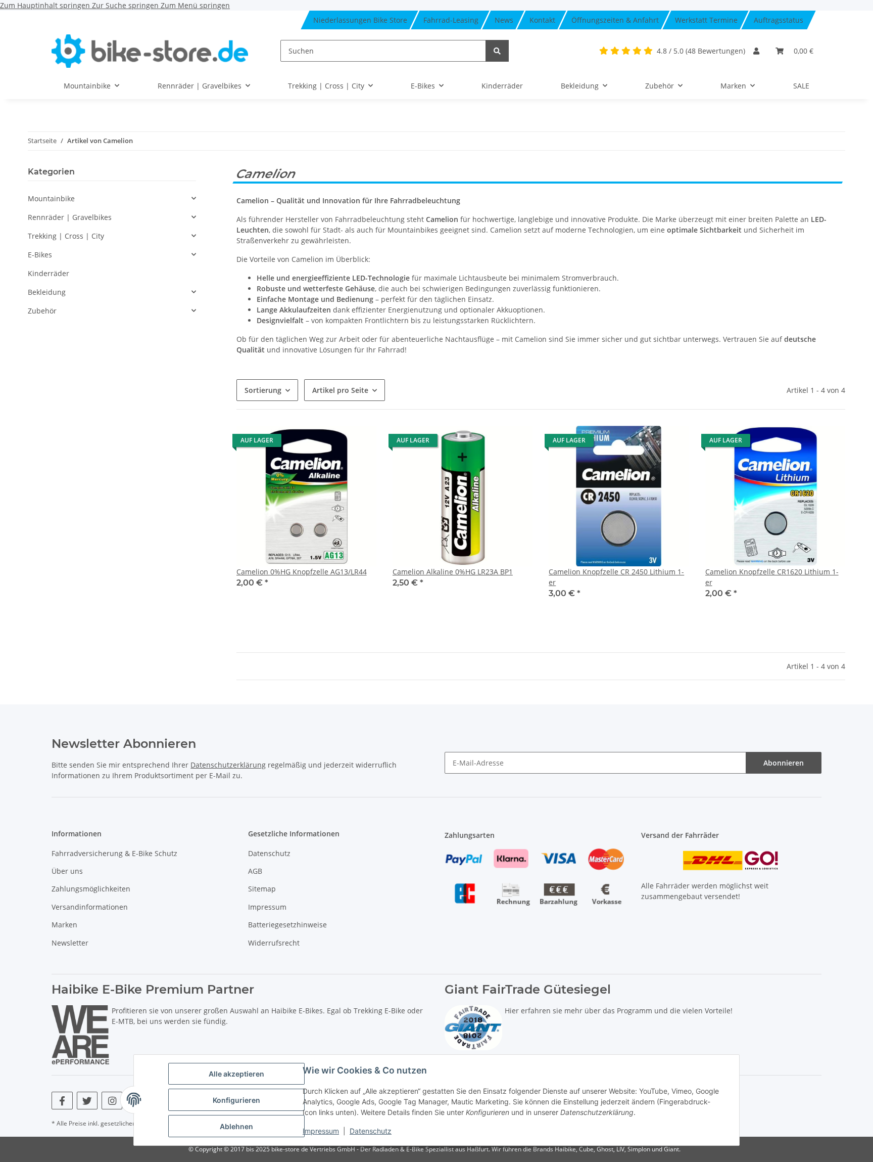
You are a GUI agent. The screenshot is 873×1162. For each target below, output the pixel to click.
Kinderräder (48, 273)
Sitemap (262, 888)
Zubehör (42, 311)
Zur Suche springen (126, 5)
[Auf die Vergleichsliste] (359, 443)
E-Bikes (40, 254)
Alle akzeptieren (236, 1073)
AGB (255, 871)
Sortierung (263, 390)
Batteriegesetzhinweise (287, 924)
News (504, 20)
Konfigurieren (236, 1100)
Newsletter (70, 943)
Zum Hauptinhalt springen (46, 5)
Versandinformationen (90, 907)
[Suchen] (497, 51)
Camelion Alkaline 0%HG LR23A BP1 (453, 571)
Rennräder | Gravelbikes (70, 217)
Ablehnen (236, 1126)
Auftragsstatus (778, 20)
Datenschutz (371, 1131)
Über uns (67, 871)
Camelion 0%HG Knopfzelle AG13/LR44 (301, 571)
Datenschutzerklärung (228, 765)
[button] (756, 50)
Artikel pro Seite (340, 390)
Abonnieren (783, 763)
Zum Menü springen (195, 5)
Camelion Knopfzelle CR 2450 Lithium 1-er (616, 577)
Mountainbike (51, 198)
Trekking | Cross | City (66, 236)
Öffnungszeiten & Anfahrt (615, 20)
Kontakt (542, 20)
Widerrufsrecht (274, 943)
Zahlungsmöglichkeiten (91, 888)
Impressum (321, 1131)
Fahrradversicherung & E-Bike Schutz (114, 853)
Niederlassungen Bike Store (360, 20)
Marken (64, 924)
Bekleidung (47, 292)
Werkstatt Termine (706, 20)
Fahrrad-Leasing (450, 20)
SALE (801, 86)
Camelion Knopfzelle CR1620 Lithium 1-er (772, 577)
